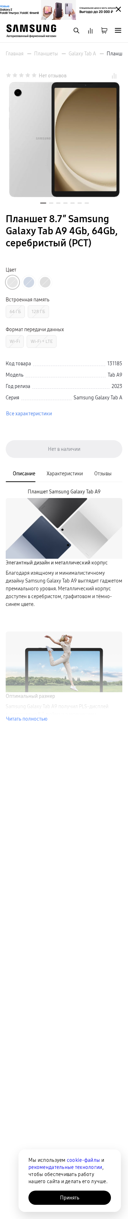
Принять (69, 1198)
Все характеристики (29, 413)
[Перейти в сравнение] (90, 31)
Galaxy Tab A (82, 53)
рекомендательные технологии (65, 1167)
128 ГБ (38, 311)
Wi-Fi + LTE (42, 341)
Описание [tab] (24, 473)
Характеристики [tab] (65, 473)
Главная (14, 53)
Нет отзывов (52, 75)
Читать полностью (26, 719)
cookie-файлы (83, 1160)
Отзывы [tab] (103, 473)
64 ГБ (15, 311)
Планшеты (46, 53)
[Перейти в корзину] (104, 31)
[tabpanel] (64, 605)
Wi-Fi (15, 341)
